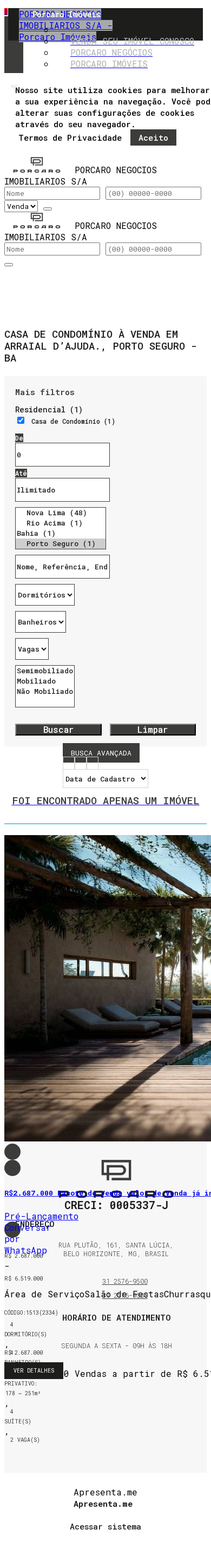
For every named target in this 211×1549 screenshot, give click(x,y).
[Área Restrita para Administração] (105, 1524)
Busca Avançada (101, 753)
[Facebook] (116, 1395)
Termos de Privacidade (70, 137)
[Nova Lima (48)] (61, 513)
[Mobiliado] (45, 681)
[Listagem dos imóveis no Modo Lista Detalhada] (81, 764)
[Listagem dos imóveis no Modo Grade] (69, 764)
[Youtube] (116, 1422)
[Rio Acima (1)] (61, 523)
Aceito (153, 137)
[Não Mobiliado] (45, 691)
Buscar (58, 729)
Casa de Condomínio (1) (73, 421)
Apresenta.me (105, 1492)
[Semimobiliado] (45, 671)
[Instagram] (116, 1409)
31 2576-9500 (125, 1281)
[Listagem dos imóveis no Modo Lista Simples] (92, 764)
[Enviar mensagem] (47, 209)
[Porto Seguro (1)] (61, 544)
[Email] (116, 1382)
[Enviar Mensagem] (8, 264)
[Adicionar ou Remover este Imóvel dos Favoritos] (12, 1168)
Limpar (152, 729)
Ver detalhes (34, 1370)
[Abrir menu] (14, 83)
